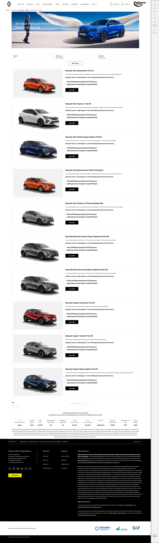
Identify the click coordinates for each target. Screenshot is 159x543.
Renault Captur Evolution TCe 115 (80, 303)
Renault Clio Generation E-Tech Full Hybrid (84, 170)
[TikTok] (30, 469)
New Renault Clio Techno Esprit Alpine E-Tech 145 (87, 236)
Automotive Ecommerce (22, 537)
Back (8, 10)
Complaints (65, 441)
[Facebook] (10, 469)
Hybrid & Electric (47, 468)
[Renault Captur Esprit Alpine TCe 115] (38, 382)
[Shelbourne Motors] (139, 4)
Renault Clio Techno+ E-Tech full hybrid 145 (84, 203)
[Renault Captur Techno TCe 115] (38, 349)
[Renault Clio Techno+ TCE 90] (38, 117)
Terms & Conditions (56, 441)
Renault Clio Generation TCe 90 (79, 70)
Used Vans (64, 460)
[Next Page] (82, 403)
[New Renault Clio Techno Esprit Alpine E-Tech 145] (38, 249)
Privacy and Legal (44, 441)
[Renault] (9, 4)
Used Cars (45, 464)
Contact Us (64, 468)
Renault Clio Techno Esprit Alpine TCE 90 (83, 137)
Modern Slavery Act (33, 441)
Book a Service (65, 464)
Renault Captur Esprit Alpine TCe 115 (81, 369)
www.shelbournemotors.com (16, 462)
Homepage (21, 10)
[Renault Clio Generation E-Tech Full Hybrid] (38, 183)
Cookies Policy (23, 441)
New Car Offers (65, 456)
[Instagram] (26, 469)
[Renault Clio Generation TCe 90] (38, 83)
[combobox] (15, 406)
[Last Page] (86, 403)
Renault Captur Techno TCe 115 (79, 336)
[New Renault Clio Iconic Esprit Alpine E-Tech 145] (38, 282)
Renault (27, 10)
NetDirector (11, 537)
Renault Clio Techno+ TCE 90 (78, 104)
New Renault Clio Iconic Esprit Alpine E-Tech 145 (86, 269)
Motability (45, 456)
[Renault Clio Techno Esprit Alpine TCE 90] (38, 150)
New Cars (45, 460)
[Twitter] (14, 469)
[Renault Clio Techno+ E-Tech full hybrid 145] (38, 216)
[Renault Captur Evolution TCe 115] (38, 315)
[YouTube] (18, 469)
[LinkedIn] (22, 469)
